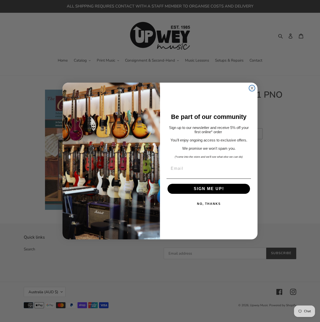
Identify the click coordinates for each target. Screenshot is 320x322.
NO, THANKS (209, 204)
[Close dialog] (252, 88)
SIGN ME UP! (209, 189)
